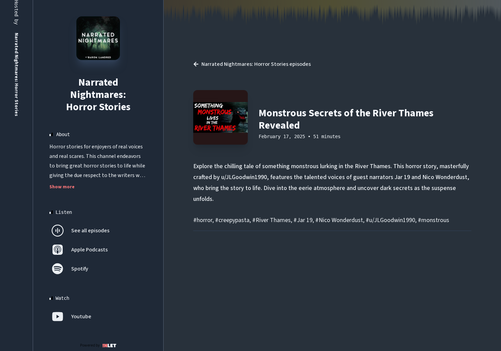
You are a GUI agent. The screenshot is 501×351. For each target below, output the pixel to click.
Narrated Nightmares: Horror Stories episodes (256, 64)
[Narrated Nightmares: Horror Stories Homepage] (98, 38)
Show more (62, 187)
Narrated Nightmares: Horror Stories (98, 94)
